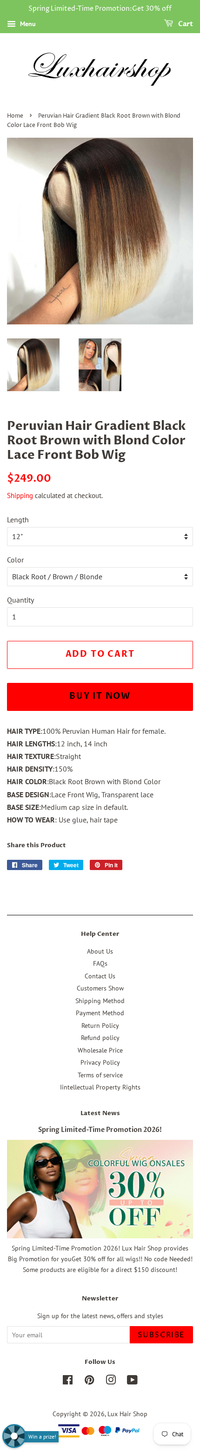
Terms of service (100, 1075)
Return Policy (100, 1025)
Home (15, 116)
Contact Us (100, 976)
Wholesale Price (100, 1050)
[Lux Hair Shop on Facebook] (67, 1381)
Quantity (20, 599)
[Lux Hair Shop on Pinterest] (89, 1381)
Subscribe (161, 1335)
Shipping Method (100, 1001)
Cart (185, 24)
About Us (100, 951)
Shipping (20, 495)
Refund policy (100, 1037)
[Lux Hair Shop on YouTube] (132, 1381)
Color (15, 559)
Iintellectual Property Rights (100, 1087)
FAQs (100, 963)
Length (18, 519)
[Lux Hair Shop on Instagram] (111, 1381)
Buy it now (100, 696)
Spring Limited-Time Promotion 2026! (100, 1130)
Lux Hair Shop (127, 1414)
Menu (27, 24)
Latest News (100, 1113)
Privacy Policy (100, 1062)
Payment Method (100, 1013)
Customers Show (100, 988)
